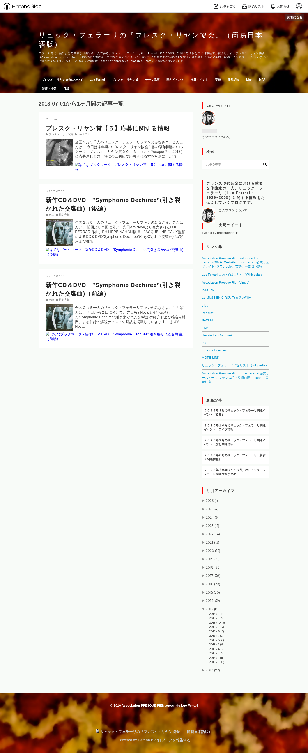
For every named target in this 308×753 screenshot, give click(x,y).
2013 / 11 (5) (216, 618)
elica (205, 305)
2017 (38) (213, 576)
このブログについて (216, 137)
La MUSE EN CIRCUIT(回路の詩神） (228, 297)
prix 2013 (83, 134)
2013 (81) (213, 609)
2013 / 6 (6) (216, 640)
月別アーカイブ (220, 491)
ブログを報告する (176, 740)
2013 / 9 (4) (216, 627)
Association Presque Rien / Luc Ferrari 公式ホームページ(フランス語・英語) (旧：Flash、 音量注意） (235, 378)
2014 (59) (213, 601)
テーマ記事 (152, 79)
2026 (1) (212, 501)
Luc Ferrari (97, 79)
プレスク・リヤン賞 (125, 79)
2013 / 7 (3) (216, 635)
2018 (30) (213, 567)
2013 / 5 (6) (216, 644)
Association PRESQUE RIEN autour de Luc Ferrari (160, 705)
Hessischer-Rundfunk (217, 335)
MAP (262, 79)
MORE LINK (210, 357)
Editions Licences (214, 350)
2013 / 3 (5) (216, 653)
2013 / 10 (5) (217, 622)
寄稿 (218, 79)
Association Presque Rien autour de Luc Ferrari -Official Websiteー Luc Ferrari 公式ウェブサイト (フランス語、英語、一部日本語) (235, 262)
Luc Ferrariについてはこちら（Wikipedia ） (233, 274)
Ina (204, 342)
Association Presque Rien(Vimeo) (226, 282)
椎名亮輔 (64, 214)
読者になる (295, 17)
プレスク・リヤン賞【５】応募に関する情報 (108, 128)
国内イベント (175, 79)
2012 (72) (213, 670)
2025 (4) (212, 509)
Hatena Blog (148, 740)
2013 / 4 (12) (217, 649)
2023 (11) (212, 526)
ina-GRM (208, 290)
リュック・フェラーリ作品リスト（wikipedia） (235, 365)
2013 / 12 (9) (217, 613)
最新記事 (214, 400)
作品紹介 (233, 79)
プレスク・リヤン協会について (62, 79)
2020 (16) (213, 551)
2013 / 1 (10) (216, 662)
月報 (66, 88)
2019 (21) (212, 559)
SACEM (207, 320)
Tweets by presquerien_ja (220, 232)
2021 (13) (212, 542)
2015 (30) (213, 592)
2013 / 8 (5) (216, 631)
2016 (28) (213, 584)
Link (249, 79)
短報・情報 (49, 88)
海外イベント (199, 79)
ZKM (205, 328)
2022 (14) (213, 534)
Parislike (208, 313)
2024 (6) (212, 517)
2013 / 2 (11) (216, 657)
